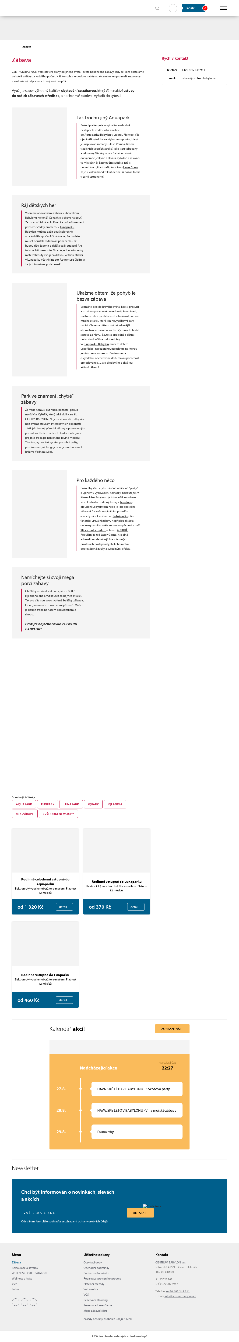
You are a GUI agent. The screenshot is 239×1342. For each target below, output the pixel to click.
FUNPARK (47, 804)
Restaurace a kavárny (25, 1268)
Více (14, 1284)
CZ (157, 8)
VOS (86, 1294)
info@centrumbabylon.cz (180, 1296)
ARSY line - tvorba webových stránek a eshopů (119, 1336)
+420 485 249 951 (193, 70)
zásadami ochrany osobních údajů (86, 1221)
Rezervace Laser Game (98, 1305)
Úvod (14, 46)
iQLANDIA (115, 804)
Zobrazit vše (171, 1029)
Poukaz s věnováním (96, 1273)
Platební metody (94, 1284)
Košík (195, 8)
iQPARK (93, 804)
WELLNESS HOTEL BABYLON (29, 1273)
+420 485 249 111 (178, 1291)
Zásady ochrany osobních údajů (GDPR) (108, 1319)
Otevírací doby (93, 1262)
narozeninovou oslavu (109, 348)
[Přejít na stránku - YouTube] (33, 1302)
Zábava (16, 1262)
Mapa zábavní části (95, 1310)
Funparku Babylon (96, 344)
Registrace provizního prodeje (102, 1278)
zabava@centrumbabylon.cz (199, 78)
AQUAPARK (24, 804)
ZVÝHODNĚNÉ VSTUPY (58, 814)
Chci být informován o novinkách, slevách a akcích (67, 1195)
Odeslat (139, 1213)
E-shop (16, 1289)
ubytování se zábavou (78, 90)
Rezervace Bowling (96, 1300)
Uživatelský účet (213, 8)
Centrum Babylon (19, 8)
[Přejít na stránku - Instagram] (24, 1302)
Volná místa (91, 1289)
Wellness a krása (22, 1278)
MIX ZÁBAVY (25, 814)
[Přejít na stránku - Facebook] (15, 1302)
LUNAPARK (71, 804)
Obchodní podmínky (96, 1268)
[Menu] (223, 8)
